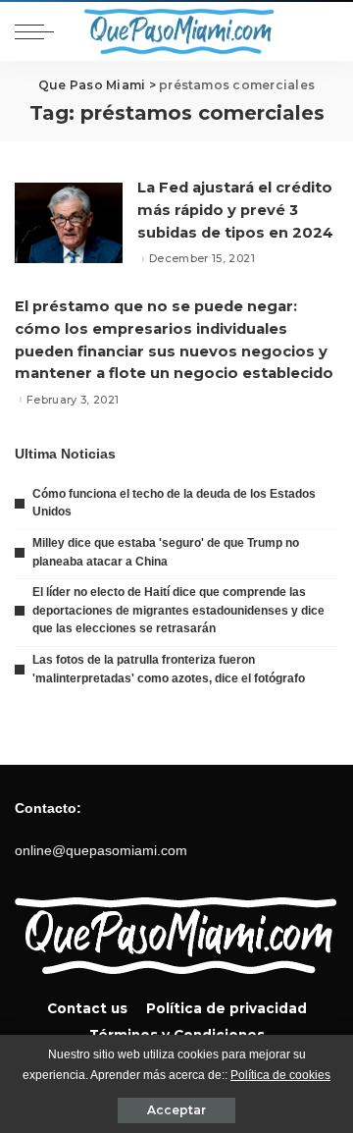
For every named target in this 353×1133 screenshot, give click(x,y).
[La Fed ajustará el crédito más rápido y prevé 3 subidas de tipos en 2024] (69, 223)
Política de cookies (280, 1075)
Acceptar (176, 1110)
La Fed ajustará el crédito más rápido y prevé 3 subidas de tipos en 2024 (235, 210)
